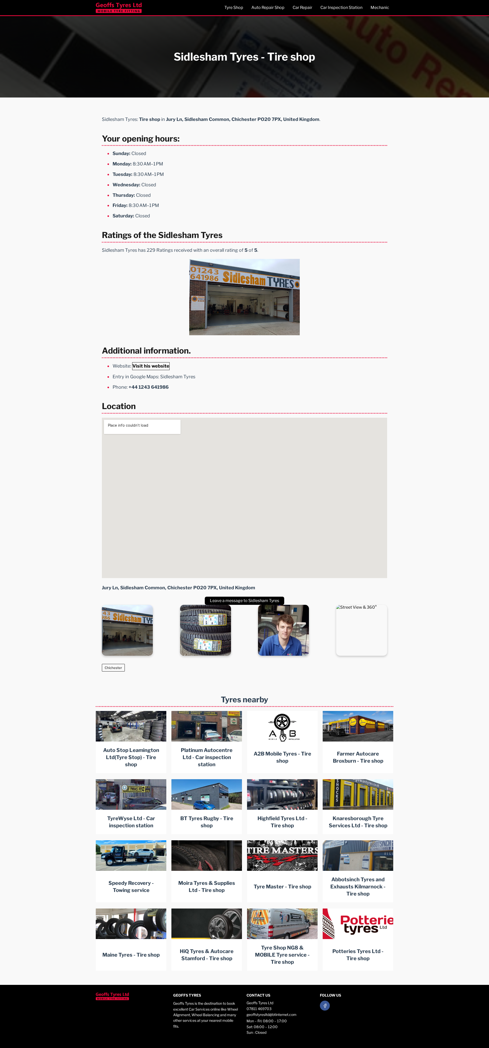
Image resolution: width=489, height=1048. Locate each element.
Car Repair (302, 7)
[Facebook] (325, 1006)
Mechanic (380, 7)
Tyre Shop (233, 7)
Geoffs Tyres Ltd (260, 1003)
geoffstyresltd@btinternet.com (271, 1014)
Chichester (113, 668)
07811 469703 (259, 1009)
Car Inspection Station (341, 7)
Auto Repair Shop (267, 7)
